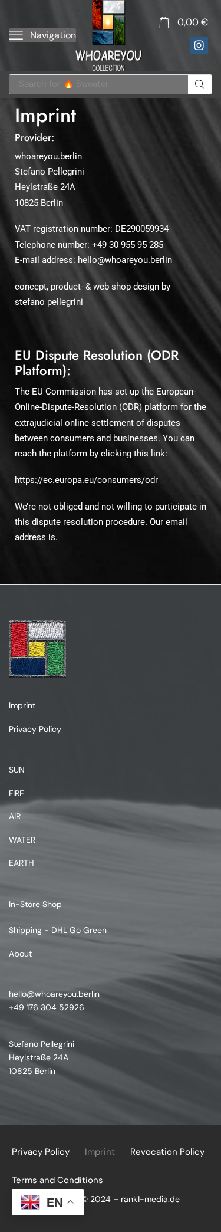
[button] (42, 35)
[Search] (200, 84)
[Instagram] (199, 45)
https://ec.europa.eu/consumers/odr (86, 480)
